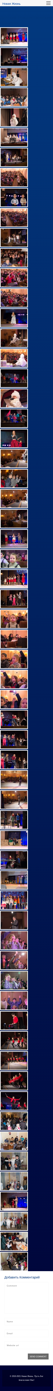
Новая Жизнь (11, 3)
